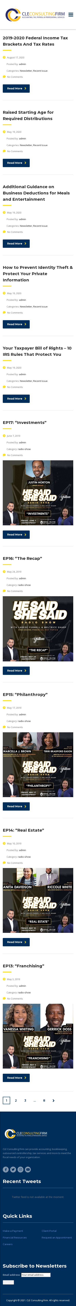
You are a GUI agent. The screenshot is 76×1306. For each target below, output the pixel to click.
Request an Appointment (57, 1237)
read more (14, 88)
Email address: (11, 1274)
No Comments (15, 76)
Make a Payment (13, 1230)
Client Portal (49, 1230)
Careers (7, 1244)
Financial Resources (15, 1237)
